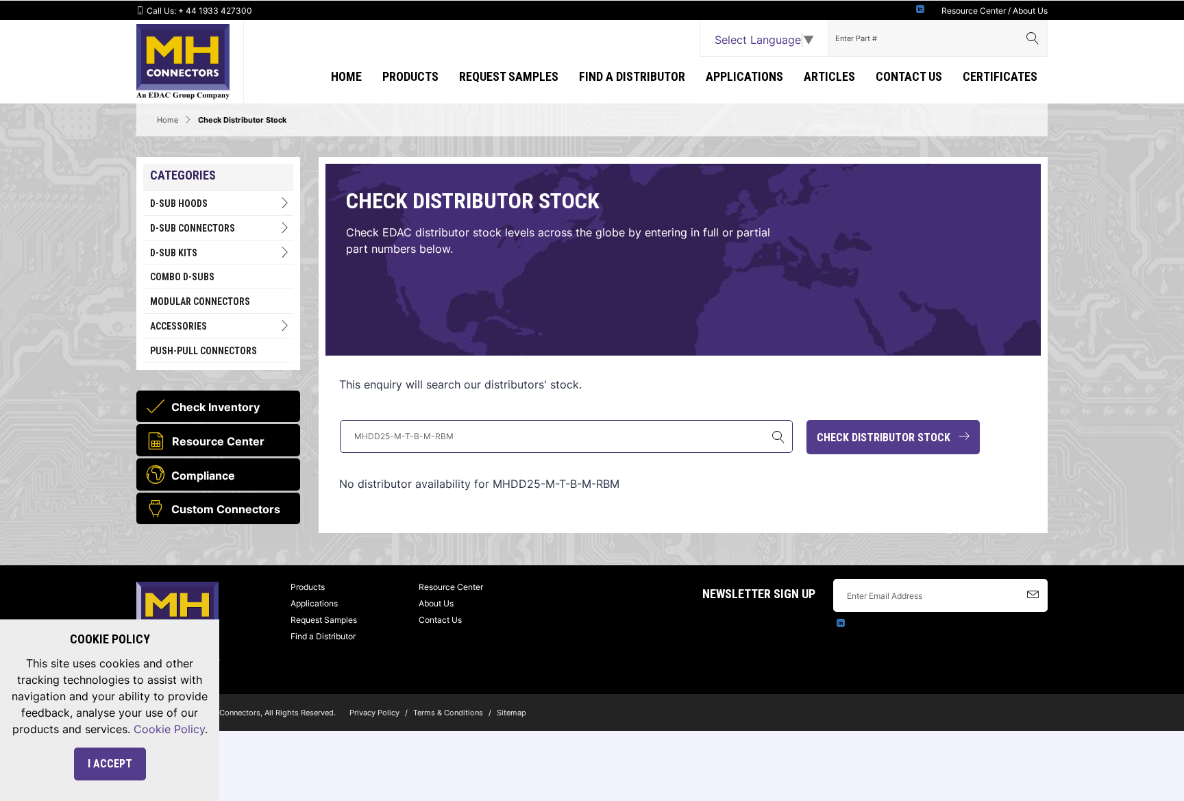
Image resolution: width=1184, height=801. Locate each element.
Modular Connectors (200, 301)
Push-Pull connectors (203, 350)
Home (346, 76)
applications (744, 76)
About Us (1030, 10)
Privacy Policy (374, 712)
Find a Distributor (632, 76)
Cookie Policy (169, 729)
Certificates (1000, 76)
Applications (314, 603)
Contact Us (909, 76)
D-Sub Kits (173, 252)
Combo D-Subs (182, 276)
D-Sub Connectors (192, 228)
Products (410, 76)
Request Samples (508, 76)
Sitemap (511, 712)
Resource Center (973, 10)
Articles (829, 76)
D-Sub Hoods (179, 203)
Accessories (178, 326)
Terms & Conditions (448, 712)
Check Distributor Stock (888, 437)
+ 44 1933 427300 (215, 10)
